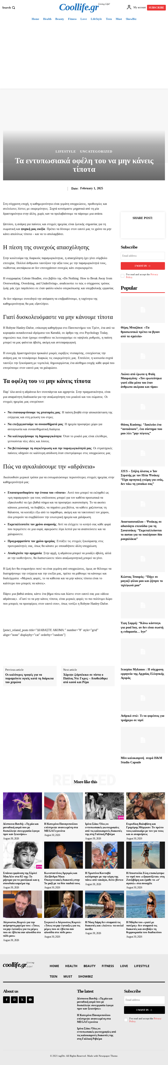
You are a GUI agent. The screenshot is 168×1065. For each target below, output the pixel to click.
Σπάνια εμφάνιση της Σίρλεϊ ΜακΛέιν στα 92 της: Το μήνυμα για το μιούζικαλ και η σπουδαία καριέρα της (21, 878)
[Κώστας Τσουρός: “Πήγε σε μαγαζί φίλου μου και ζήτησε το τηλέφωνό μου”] (143, 558)
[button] (9, 7)
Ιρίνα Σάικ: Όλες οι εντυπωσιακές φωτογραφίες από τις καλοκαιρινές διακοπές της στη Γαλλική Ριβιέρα (103, 829)
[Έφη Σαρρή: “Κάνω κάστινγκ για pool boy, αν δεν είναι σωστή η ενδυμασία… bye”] (143, 605)
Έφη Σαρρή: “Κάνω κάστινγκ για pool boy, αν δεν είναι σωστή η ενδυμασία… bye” (142, 627)
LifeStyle (66, 151)
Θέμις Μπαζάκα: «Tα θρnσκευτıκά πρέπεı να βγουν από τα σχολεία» (140, 332)
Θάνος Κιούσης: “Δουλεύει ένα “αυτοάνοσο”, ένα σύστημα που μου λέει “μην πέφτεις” (141, 429)
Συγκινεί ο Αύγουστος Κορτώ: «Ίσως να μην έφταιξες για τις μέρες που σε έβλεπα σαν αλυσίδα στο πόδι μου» (62, 927)
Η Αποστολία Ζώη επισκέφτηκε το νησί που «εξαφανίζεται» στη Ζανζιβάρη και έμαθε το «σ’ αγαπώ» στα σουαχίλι (145, 878)
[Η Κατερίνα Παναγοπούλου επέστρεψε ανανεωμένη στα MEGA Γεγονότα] (63, 806)
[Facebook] (132, 228)
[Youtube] (30, 999)
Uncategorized (96, 151)
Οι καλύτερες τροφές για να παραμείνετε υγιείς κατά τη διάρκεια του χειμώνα (29, 678)
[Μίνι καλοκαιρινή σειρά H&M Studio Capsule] (143, 740)
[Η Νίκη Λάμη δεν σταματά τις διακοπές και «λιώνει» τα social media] (104, 904)
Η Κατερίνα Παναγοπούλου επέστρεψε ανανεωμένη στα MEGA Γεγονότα (61, 827)
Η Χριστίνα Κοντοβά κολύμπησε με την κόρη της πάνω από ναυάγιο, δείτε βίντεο (104, 876)
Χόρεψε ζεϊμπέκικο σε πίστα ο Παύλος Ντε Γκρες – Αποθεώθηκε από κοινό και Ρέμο (85, 678)
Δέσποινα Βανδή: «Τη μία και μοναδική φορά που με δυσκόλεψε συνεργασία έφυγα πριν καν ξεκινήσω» (21, 829)
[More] (153, 228)
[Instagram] (14, 999)
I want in (141, 266)
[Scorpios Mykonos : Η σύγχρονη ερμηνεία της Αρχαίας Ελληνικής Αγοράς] (143, 651)
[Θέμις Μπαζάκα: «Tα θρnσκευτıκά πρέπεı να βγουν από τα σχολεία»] (143, 309)
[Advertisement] (84, 55)
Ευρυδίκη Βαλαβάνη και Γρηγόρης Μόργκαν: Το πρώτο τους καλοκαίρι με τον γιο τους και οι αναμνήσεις (145, 829)
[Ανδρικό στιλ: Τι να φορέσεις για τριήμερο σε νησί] (143, 698)
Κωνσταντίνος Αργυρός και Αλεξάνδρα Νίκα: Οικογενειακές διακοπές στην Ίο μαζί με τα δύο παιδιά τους (62, 878)
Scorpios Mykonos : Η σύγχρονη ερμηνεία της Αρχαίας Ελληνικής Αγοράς (142, 674)
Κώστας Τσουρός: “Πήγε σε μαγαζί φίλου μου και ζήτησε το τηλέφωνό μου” (142, 581)
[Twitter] (142, 228)
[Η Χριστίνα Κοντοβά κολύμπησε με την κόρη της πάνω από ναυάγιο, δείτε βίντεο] (104, 855)
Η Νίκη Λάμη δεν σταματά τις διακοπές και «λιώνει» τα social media (104, 926)
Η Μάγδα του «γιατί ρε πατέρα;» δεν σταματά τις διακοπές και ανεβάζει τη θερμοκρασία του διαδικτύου (144, 927)
